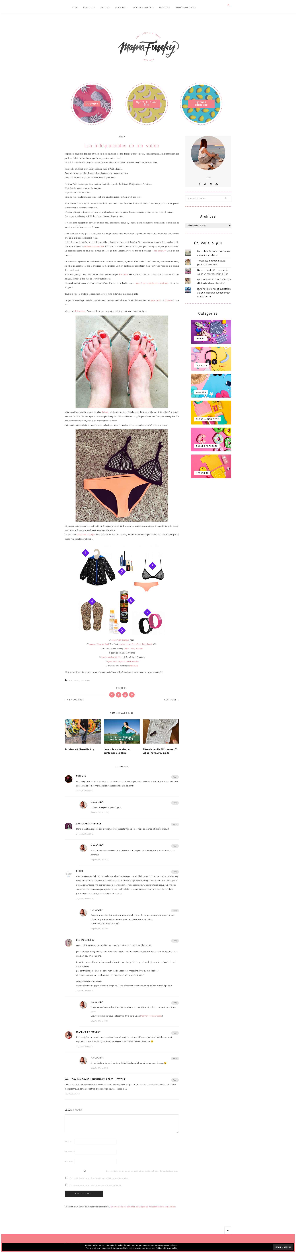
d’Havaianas (80, 311)
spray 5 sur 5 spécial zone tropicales (152, 283)
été (70, 680)
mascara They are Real (99, 644)
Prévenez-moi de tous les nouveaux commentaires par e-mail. (99, 1178)
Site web (69, 1161)
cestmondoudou (85, 940)
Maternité (202, 473)
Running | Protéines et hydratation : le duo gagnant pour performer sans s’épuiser (214, 293)
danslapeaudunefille (88, 824)
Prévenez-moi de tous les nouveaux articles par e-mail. (96, 1185)
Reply (175, 777)
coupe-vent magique (86, 534)
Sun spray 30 (160, 251)
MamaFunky (97, 802)
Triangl (105, 412)
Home (75, 7)
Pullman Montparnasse (151, 1016)
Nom (68, 1141)
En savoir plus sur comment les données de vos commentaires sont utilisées (143, 1207)
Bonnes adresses (184, 7)
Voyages (163, 7)
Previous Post (75, 700)
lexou (79, 871)
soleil (76, 680)
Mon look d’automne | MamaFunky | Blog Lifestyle (95, 1079)
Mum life (88, 7)
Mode (122, 137)
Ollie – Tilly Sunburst (133, 648)
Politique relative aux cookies (166, 1248)
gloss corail (156, 300)
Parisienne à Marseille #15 (79, 749)
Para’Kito (123, 274)
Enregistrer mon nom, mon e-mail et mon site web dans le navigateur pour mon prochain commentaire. (111, 1171)
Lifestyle (120, 7)
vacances (85, 680)
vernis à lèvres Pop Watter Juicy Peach (135, 644)
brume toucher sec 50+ (94, 246)
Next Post (170, 700)
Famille (104, 7)
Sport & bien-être (142, 7)
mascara (168, 300)
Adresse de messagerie (69, 1151)
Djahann (81, 776)
